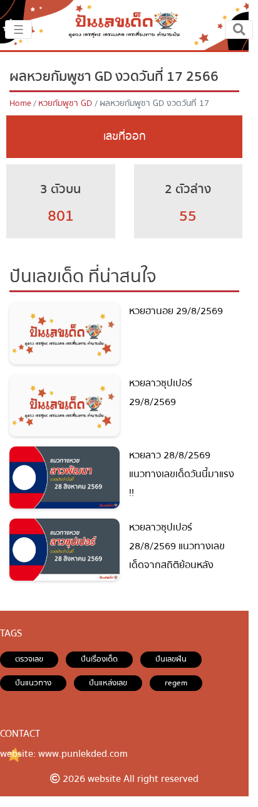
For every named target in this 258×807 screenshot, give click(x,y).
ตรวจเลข (29, 659)
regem (176, 683)
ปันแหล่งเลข (108, 683)
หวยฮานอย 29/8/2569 (176, 311)
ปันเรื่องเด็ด (99, 659)
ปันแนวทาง (33, 683)
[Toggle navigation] (239, 29)
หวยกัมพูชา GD (65, 103)
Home (20, 103)
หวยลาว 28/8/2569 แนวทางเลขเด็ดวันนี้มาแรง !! (181, 473)
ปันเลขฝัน (171, 659)
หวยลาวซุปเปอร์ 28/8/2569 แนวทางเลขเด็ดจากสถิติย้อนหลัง (177, 545)
